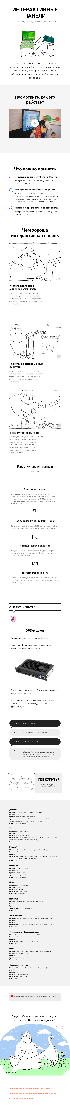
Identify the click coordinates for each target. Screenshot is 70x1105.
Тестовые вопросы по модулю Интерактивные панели (29, 1088)
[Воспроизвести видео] (35, 123)
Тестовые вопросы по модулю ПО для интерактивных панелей (32, 1093)
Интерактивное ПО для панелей (21, 1098)
